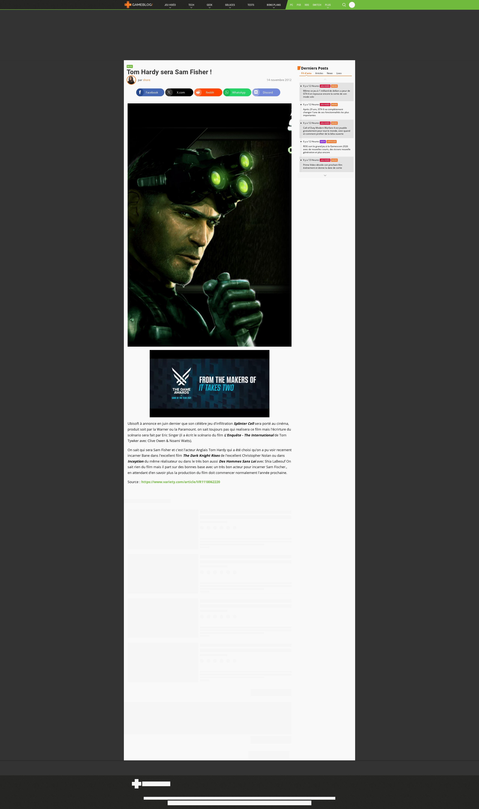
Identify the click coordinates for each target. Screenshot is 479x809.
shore (146, 80)
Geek (209, 4)
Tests (251, 4)
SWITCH (317, 4)
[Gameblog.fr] (139, 4)
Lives (339, 73)
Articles (319, 73)
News (330, 73)
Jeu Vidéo (170, 4)
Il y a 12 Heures (326, 91)
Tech (191, 4)
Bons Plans (274, 4)
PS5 (299, 4)
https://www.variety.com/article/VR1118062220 (180, 482)
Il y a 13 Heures (322, 163)
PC (291, 4)
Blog (129, 66)
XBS (307, 4)
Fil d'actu (306, 73)
